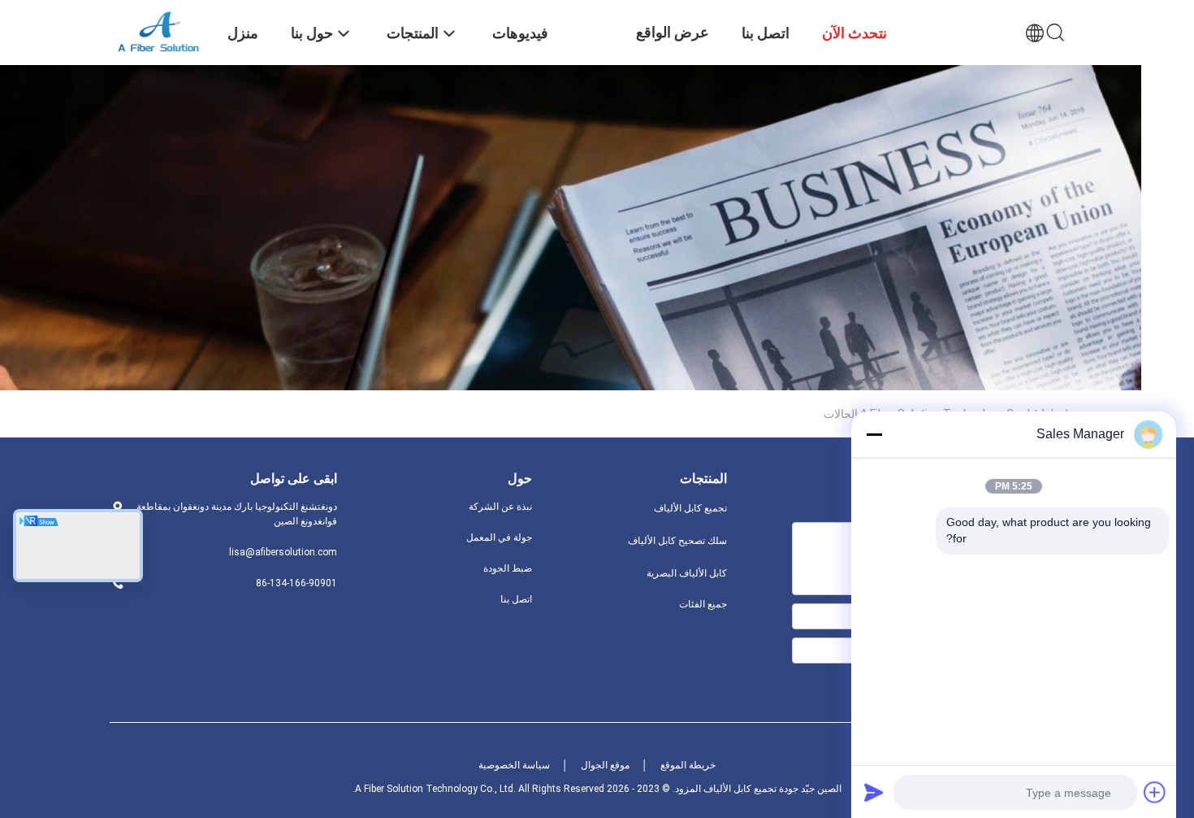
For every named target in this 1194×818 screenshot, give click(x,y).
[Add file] (1155, 792)
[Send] (874, 792)
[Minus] (874, 434)
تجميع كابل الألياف (690, 508)
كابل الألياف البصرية (687, 573)
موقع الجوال (605, 765)
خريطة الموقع (688, 765)
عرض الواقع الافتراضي (672, 44)
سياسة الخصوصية (514, 765)
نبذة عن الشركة (500, 506)
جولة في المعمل (499, 537)
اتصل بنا (516, 599)
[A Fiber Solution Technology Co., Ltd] (159, 30)
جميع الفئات (703, 604)
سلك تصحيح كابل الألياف (677, 540)
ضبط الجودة (507, 568)
